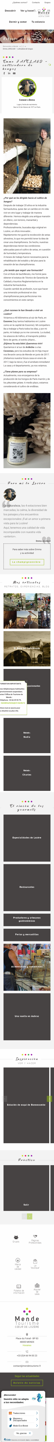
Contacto (36, 2)
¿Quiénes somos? (19, 2)
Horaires (27, 1345)
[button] (10, 12)
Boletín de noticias (27, 1383)
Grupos (47, 2)
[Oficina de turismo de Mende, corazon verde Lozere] (44, 12)
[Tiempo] (34, 11)
